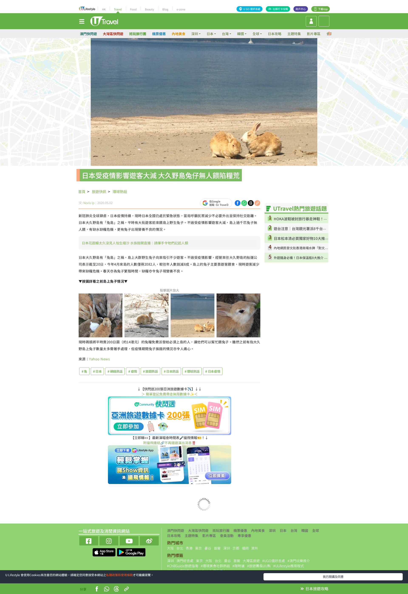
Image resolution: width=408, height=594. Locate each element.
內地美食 (178, 33)
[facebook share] (238, 202)
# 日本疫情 (212, 371)
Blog (165, 9)
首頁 (81, 191)
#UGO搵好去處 (273, 560)
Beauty (149, 9)
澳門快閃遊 (88, 33)
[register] (311, 21)
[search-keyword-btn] (324, 21)
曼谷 (207, 548)
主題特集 (294, 33)
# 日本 (97, 371)
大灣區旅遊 (251, 560)
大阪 (170, 548)
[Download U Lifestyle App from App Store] (104, 551)
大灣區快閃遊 (113, 33)
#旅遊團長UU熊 (259, 565)
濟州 (254, 548)
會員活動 (227, 535)
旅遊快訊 (99, 191)
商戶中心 (301, 9)
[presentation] (330, 33)
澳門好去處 (184, 560)
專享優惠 (244, 535)
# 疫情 (132, 371)
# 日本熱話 (171, 371)
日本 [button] (210, 33)
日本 (283, 530)
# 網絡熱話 (115, 371)
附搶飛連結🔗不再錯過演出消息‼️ (169, 442)
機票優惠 (159, 33)
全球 (315, 530)
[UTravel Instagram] (109, 540)
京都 (235, 548)
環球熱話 (120, 191)
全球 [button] (255, 33)
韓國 (304, 530)
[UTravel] (104, 20)
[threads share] (251, 202)
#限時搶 (238, 565)
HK (104, 9)
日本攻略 (274, 33)
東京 (198, 548)
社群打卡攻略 (280, 9)
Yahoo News (99, 358)
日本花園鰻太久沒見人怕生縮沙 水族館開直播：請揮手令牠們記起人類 (135, 242)
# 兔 (84, 371)
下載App (323, 9)
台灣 (293, 530)
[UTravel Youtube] (129, 540)
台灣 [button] (225, 33)
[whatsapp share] (244, 202)
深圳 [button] (194, 33)
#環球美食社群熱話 (215, 565)
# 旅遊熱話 (150, 371)
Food (133, 9)
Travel (118, 9)
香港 (189, 548)
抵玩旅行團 (137, 33)
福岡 (245, 548)
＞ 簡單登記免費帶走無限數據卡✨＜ (170, 393)
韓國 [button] (240, 33)
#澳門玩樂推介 (299, 560)
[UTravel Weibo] (149, 540)
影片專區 (313, 33)
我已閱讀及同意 (333, 576)
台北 (179, 548)
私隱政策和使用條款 (119, 575)
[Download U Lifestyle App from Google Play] (131, 551)
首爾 (217, 548)
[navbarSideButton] (81, 21)
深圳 (272, 530)
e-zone (181, 9)
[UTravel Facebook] (89, 540)
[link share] (257, 202)
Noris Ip (88, 202)
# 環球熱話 (192, 371)
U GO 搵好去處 (251, 9)
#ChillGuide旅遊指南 (182, 565)
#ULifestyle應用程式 (288, 565)
